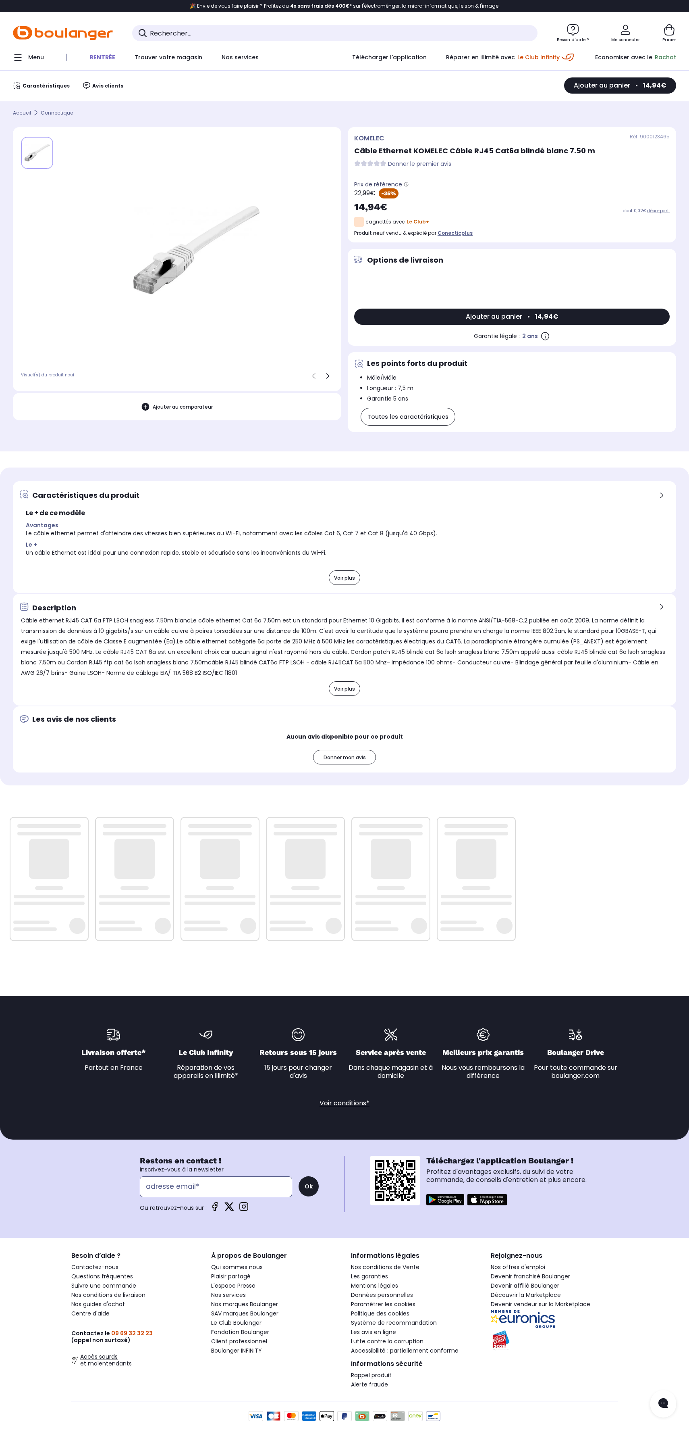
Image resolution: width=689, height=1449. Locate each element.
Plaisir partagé (231, 1276)
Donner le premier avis (419, 164)
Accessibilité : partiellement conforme (405, 1351)
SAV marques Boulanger (244, 1313)
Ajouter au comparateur (183, 406)
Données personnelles (382, 1295)
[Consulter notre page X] (229, 1209)
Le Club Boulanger (236, 1323)
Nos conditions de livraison (108, 1295)
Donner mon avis (345, 757)
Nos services (228, 1295)
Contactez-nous (94, 1267)
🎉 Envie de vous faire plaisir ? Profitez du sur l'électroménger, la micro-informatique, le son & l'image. (345, 6)
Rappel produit (371, 1375)
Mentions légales (374, 1286)
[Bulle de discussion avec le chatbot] (663, 1404)
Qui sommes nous (237, 1267)
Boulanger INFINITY (236, 1351)
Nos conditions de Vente (385, 1267)
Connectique (57, 112)
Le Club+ (418, 221)
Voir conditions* (344, 1103)
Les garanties (369, 1276)
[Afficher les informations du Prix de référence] (406, 184)
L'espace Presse (233, 1286)
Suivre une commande (103, 1286)
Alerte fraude (369, 1384)
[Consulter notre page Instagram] (244, 1209)
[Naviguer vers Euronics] (554, 1319)
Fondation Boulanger (240, 1332)
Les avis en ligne (373, 1332)
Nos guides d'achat (98, 1304)
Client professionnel (239, 1341)
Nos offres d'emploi (518, 1267)
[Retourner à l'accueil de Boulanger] (63, 33)
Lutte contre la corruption (387, 1341)
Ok (309, 1186)
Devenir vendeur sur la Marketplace (540, 1304)
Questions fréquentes (102, 1276)
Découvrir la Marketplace (526, 1295)
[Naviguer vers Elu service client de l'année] (554, 1340)
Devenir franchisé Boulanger (530, 1276)
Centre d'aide (90, 1313)
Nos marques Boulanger (244, 1304)
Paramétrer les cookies (383, 1304)
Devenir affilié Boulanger (525, 1286)
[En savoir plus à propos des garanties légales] (545, 336)
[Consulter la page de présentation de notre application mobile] (445, 1199)
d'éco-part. (658, 211)
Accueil (22, 112)
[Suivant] (327, 376)
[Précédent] (314, 376)
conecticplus (455, 233)
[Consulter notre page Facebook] (215, 1209)
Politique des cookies (380, 1313)
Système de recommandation (394, 1323)
